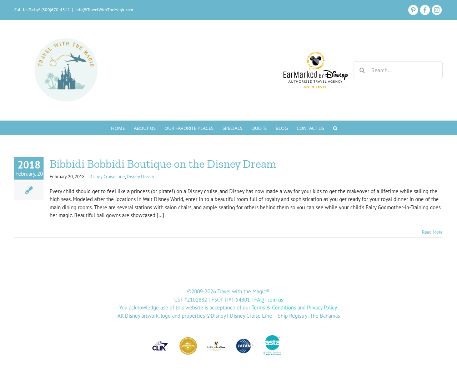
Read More (432, 232)
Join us (275, 299)
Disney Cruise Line (107, 177)
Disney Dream (140, 177)
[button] (335, 128)
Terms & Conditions (274, 307)
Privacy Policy (322, 307)
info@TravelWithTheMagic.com (104, 9)
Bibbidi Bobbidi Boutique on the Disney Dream (163, 164)
